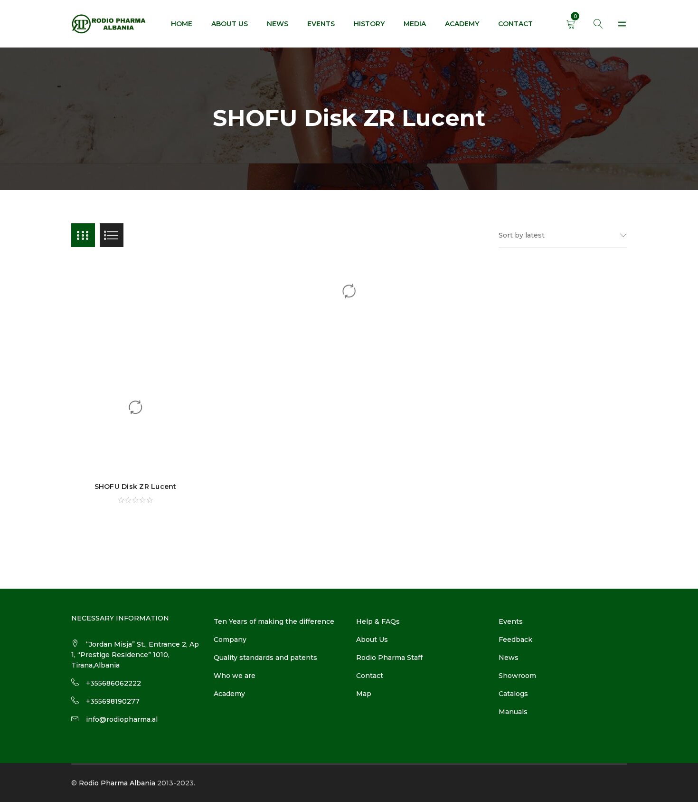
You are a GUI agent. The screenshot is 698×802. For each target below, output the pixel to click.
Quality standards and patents (265, 657)
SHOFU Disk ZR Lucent (135, 486)
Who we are (234, 675)
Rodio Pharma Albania (117, 783)
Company (230, 639)
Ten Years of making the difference (274, 621)
